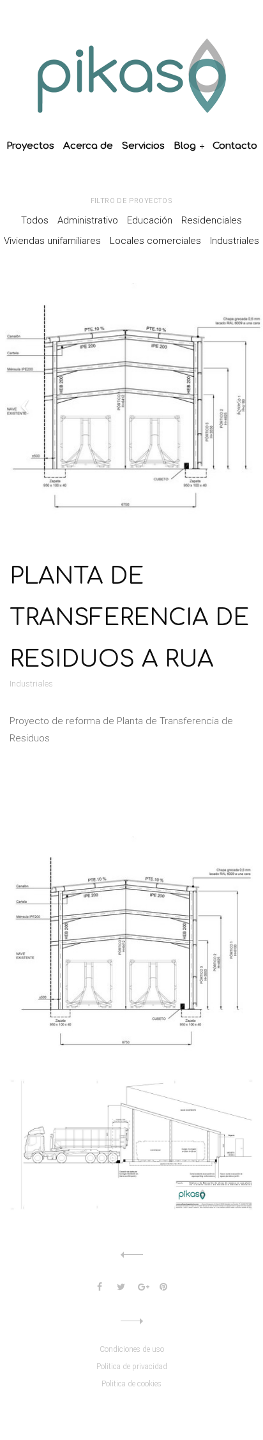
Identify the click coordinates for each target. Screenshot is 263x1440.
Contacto (235, 145)
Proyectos (30, 145)
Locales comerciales (155, 240)
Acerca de (88, 145)
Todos (35, 220)
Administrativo (87, 220)
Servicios (143, 145)
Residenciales (211, 220)
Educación (149, 220)
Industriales (234, 240)
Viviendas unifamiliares (52, 240)
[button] (64, 403)
